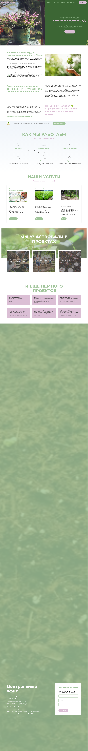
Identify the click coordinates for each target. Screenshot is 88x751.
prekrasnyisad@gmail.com (30, 713)
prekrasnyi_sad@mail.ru (17, 713)
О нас (53, 2)
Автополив (69, 2)
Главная (48, 2)
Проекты (63, 2)
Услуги (58, 2)
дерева (79, 85)
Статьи (74, 2)
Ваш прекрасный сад (8, 2)
